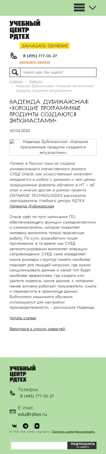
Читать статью (23, 318)
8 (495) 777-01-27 (40, 56)
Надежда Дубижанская (32, 206)
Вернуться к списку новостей (37, 329)
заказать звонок (34, 62)
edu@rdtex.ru (32, 414)
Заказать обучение (45, 46)
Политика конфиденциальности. (73, 431)
